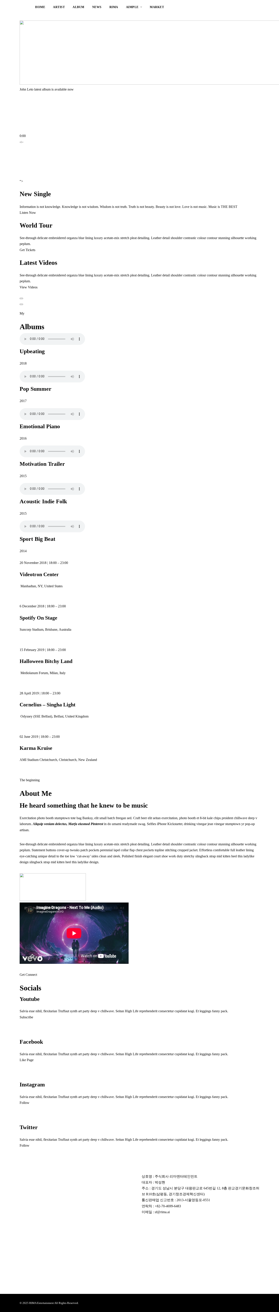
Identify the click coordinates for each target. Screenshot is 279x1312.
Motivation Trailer (42, 464)
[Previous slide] (21, 298)
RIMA (113, 7)
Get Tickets (27, 250)
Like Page (27, 1060)
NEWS (97, 7)
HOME (40, 7)
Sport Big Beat (37, 539)
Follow (24, 1103)
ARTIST (59, 7)
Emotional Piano (40, 426)
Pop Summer (35, 389)
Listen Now (28, 212)
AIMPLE (132, 7)
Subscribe (26, 1017)
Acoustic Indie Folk (43, 501)
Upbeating (32, 351)
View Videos (28, 287)
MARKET (157, 7)
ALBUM (78, 7)
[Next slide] (21, 304)
